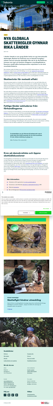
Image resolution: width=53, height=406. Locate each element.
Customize (25, 212)
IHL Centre (29, 373)
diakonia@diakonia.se (9, 382)
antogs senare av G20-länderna (21, 72)
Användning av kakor (32, 396)
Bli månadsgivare (40, 2)
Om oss (29, 356)
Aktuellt (5, 6)
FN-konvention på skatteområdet (27, 189)
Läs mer (10, 309)
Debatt (9, 6)
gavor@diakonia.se (8, 381)
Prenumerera (26, 219)
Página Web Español (32, 371)
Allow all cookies (43, 212)
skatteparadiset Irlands (42, 94)
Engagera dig (30, 353)
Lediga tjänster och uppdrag (10, 360)
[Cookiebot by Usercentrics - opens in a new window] (46, 192)
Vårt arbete (6, 356)
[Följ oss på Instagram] (9, 395)
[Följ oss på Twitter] (13, 395)
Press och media (31, 358)
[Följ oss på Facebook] (5, 395)
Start (2, 6)
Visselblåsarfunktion (32, 360)
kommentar (16, 187)
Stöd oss (6, 353)
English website (30, 370)
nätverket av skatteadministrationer (31, 184)
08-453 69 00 (11, 384)
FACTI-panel (17, 166)
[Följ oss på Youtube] (16, 395)
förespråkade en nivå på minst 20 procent (15, 100)
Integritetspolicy (31, 394)
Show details (46, 208)
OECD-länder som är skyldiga (39, 114)
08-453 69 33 (12, 387)
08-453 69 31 (13, 385)
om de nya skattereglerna (30, 182)
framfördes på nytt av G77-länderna (34, 163)
